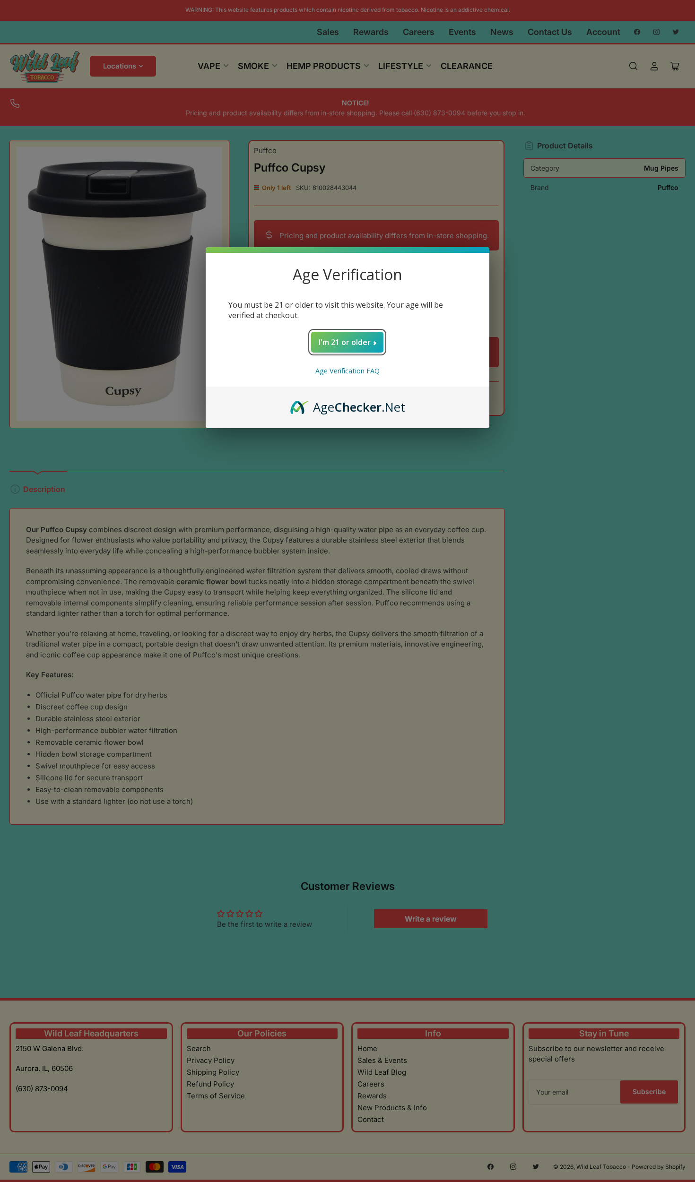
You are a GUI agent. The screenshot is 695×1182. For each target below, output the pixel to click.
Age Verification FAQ (347, 370)
